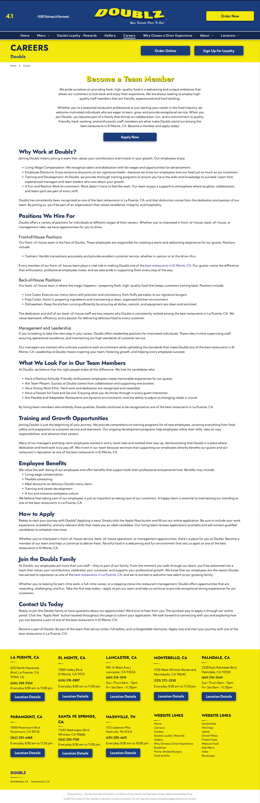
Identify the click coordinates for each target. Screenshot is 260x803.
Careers (158, 731)
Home (157, 723)
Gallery (158, 739)
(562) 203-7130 (68, 739)
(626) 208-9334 (21, 683)
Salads (206, 731)
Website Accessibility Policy (179, 794)
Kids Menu (208, 747)
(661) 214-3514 (116, 677)
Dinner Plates (210, 735)
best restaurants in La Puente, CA (98, 575)
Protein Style (209, 739)
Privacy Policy (74, 794)
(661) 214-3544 (212, 677)
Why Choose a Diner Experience (173, 743)
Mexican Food (210, 743)
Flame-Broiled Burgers (168, 751)
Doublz (18, 773)
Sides (205, 751)
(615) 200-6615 (116, 737)
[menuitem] (25, 35)
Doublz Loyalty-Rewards (169, 735)
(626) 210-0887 (69, 680)
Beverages (208, 755)
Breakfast (160, 747)
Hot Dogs (207, 727)
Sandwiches (209, 723)
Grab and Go (162, 755)
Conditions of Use (125, 794)
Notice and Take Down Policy (149, 794)
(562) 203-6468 (21, 737)
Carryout (159, 727)
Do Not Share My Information (99, 794)
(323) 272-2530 (165, 680)
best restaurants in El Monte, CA (168, 265)
